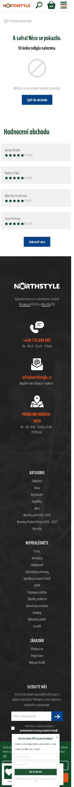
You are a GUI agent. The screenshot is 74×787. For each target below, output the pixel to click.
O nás (37, 551)
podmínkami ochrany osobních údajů (38, 730)
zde (5, 755)
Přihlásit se (37, 649)
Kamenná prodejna (37, 606)
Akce (37, 508)
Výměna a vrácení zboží (37, 578)
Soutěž (37, 626)
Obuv (37, 488)
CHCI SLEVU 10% (35, 772)
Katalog (37, 612)
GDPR (37, 585)
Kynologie (37, 494)
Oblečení (37, 481)
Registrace (37, 655)
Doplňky (37, 501)
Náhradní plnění (37, 619)
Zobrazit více (37, 242)
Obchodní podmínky (37, 572)
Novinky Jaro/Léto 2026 (37, 515)
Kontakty (37, 558)
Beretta (46, 304)
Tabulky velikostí (37, 599)
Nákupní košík (37, 662)
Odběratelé (37, 565)
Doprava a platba (37, 592)
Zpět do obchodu (37, 100)
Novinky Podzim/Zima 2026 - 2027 (37, 522)
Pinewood (24, 304)
